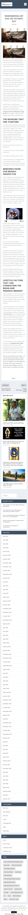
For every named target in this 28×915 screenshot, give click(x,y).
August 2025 (6, 578)
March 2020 (6, 787)
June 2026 (5, 540)
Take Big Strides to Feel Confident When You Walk (13, 484)
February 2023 (7, 692)
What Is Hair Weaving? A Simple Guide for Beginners (13, 521)
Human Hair (17, 889)
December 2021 (7, 722)
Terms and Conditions (10, 914)
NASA (9, 896)
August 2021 (6, 738)
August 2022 (6, 715)
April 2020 (5, 783)
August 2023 (6, 669)
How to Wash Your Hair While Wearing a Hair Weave (14, 505)
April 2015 (5, 795)
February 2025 (7, 601)
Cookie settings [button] (21, 910)
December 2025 (7, 563)
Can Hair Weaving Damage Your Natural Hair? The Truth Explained (14, 516)
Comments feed (7, 847)
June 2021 (5, 745)
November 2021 (7, 726)
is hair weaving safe (16, 892)
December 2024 (7, 608)
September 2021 (7, 734)
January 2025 (6, 604)
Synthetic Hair (13, 899)
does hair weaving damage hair (13, 862)
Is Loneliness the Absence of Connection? (10, 526)
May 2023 (5, 681)
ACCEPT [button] (14, 912)
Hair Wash (18, 872)
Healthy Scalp (8, 889)
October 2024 (6, 616)
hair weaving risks (9, 882)
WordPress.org (7, 851)
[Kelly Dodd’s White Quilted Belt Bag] (14, 410)
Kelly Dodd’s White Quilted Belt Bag (13, 423)
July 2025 (5, 582)
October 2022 (6, 707)
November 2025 (7, 566)
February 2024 (7, 646)
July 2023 (5, 673)
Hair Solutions (8, 872)
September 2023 (7, 665)
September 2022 (7, 711)
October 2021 (6, 730)
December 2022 (7, 700)
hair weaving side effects (11, 885)
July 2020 (5, 772)
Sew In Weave (17, 896)
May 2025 (5, 589)
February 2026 (7, 555)
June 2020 (5, 776)
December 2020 (7, 768)
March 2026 (6, 551)
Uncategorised (7, 823)
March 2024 (6, 643)
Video (4, 827)
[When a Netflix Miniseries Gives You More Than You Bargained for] (14, 433)
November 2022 (7, 703)
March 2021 (6, 757)
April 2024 (5, 639)
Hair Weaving (6, 812)
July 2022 (5, 719)
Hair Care (6, 865)
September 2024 (7, 620)
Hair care (14, 24)
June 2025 (5, 585)
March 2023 (6, 688)
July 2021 (5, 741)
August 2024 (6, 624)
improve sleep (7, 314)
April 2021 (5, 753)
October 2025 (6, 570)
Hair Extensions (16, 865)
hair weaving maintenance (12, 879)
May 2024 (5, 635)
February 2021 (7, 761)
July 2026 (5, 536)
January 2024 (6, 650)
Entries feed (6, 844)
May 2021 (5, 749)
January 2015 (6, 799)
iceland (6, 892)
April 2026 (5, 547)
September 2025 (7, 574)
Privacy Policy (19, 914)
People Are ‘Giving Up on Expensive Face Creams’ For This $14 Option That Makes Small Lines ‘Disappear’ (13, 464)
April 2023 (5, 684)
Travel (4, 819)
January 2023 (6, 696)
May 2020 (5, 780)
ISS (4, 896)
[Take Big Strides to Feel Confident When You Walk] (14, 475)
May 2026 (5, 544)
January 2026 (6, 559)
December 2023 (7, 654)
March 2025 (6, 597)
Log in (4, 840)
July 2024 (5, 627)
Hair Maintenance (9, 868)
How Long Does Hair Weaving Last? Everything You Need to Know (12, 510)
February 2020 (7, 791)
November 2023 (7, 658)
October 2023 (6, 662)
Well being (6, 831)
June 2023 (5, 677)
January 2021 (6, 764)
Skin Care (5, 815)
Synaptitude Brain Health (17, 343)
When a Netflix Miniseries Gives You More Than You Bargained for (13, 442)
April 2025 (5, 593)
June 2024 (5, 631)
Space (5, 899)
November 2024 (7, 612)
